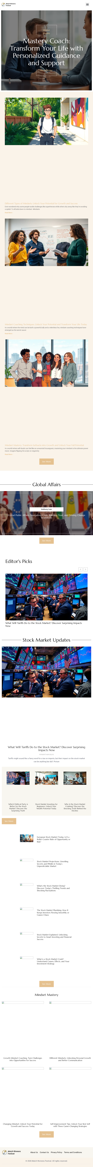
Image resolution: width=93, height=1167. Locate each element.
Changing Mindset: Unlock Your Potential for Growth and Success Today (23, 1125)
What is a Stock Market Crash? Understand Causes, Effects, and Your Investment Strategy (53, 961)
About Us (34, 1152)
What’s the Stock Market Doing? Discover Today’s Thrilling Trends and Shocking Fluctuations (53, 888)
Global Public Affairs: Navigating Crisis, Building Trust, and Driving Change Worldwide (46, 516)
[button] (87, 4)
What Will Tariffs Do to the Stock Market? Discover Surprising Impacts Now (43, 624)
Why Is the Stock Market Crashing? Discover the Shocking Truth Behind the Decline (75, 807)
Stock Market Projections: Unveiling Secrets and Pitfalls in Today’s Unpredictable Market (52, 863)
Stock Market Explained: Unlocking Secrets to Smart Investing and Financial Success (54, 936)
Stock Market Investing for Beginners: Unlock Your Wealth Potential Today (46, 806)
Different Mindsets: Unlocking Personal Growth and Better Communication (70, 1059)
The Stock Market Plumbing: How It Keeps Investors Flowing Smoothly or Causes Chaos (53, 912)
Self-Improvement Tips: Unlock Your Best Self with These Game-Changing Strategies (70, 1125)
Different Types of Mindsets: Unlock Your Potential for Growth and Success (41, 203)
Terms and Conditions (73, 1152)
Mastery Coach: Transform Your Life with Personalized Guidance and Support (46, 52)
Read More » (9, 213)
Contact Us (44, 1152)
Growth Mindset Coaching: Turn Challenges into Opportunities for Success (23, 1059)
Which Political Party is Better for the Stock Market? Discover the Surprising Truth (18, 807)
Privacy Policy (56, 1152)
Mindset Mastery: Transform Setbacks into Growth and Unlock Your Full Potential (44, 445)
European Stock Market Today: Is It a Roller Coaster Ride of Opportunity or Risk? (53, 839)
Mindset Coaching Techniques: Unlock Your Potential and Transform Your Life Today (46, 324)
